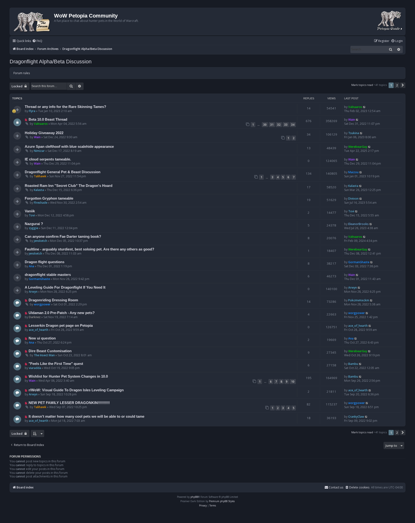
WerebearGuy (357, 147)
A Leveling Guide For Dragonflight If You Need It (65, 287)
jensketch (40, 241)
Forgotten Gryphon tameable (49, 198)
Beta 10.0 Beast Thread (48, 119)
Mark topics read (362, 85)
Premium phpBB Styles (222, 501)
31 (272, 125)
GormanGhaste (358, 262)
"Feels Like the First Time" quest (56, 364)
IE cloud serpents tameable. (48, 159)
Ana (31, 266)
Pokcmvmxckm (358, 300)
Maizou (353, 172)
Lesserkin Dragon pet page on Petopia (61, 325)
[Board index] (32, 21)
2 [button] (397, 85)
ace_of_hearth (38, 330)
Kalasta (39, 190)
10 (292, 382)
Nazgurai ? (34, 224)
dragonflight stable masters (48, 275)
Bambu (353, 364)
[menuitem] (37, 41)
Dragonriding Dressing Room (53, 300)
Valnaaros (355, 107)
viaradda (35, 368)
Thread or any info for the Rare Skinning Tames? (65, 107)
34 (292, 125)
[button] (402, 85)
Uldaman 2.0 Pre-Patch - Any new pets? (62, 313)
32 (279, 125)
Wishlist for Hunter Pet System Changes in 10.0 (68, 376)
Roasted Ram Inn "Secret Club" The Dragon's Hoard (68, 186)
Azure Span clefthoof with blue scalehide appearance (69, 147)
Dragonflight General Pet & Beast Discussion (62, 172)
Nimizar (39, 151)
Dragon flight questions (44, 262)
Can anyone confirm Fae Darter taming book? (63, 236)
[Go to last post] (364, 107)
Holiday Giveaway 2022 (44, 133)
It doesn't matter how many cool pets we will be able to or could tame (86, 416)
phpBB (194, 497)
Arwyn (33, 292)
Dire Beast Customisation (50, 351)
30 (265, 125)
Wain (351, 120)
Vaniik (30, 211)
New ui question (42, 338)
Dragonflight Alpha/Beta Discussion (51, 62)
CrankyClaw (356, 417)
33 (285, 125)
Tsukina (353, 133)
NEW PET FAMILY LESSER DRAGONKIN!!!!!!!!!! (69, 403)
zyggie (33, 228)
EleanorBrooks (358, 224)
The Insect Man (44, 355)
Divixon (353, 198)
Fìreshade (40, 203)
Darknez (35, 317)
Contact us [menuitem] (336, 487)
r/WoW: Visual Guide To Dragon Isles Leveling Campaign (76, 390)
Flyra (32, 111)
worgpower (42, 304)
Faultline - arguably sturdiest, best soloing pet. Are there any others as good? (89, 249)
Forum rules (21, 73)
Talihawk (40, 176)
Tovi (32, 215)
